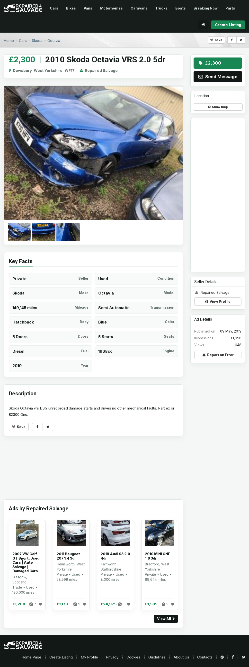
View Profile (219, 301)
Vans (88, 8)
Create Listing (61, 657)
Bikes (71, 8)
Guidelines (157, 657)
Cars (54, 8)
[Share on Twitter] (240, 40)
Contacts (205, 657)
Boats (180, 8)
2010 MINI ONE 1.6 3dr (157, 556)
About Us (181, 657)
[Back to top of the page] (222, 657)
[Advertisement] (93, 471)
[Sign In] (203, 24)
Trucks (161, 8)
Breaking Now (206, 8)
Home (31, 657)
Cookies (133, 657)
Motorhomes (111, 8)
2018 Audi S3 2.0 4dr (115, 556)
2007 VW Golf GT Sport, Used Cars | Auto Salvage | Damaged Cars (25, 562)
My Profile (89, 657)
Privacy (112, 657)
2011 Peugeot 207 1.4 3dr (68, 556)
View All (164, 619)
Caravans (139, 8)
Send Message (220, 76)
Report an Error (220, 355)
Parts (230, 8)
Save (217, 40)
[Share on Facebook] (231, 40)
